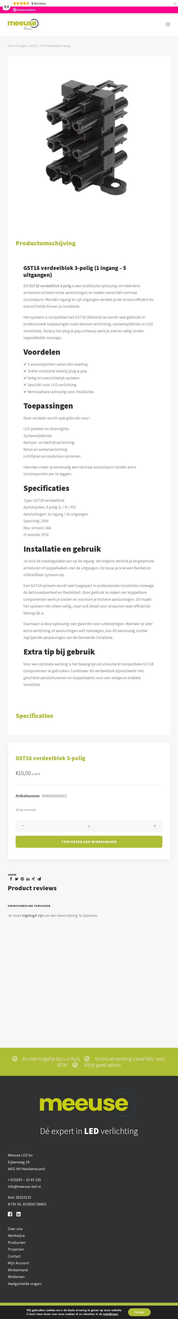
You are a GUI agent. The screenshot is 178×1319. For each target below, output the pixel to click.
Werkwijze (16, 1235)
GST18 (33, 46)
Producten (16, 1242)
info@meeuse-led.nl (24, 1186)
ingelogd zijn (33, 915)
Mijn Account (18, 1262)
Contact (14, 1256)
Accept (139, 1312)
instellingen (110, 1314)
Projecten (16, 1249)
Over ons (15, 1228)
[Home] (89, 1105)
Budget (22, 46)
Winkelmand (18, 1269)
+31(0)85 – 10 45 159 (24, 1179)
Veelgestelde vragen (24, 1283)
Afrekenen (16, 1276)
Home (11, 46)
